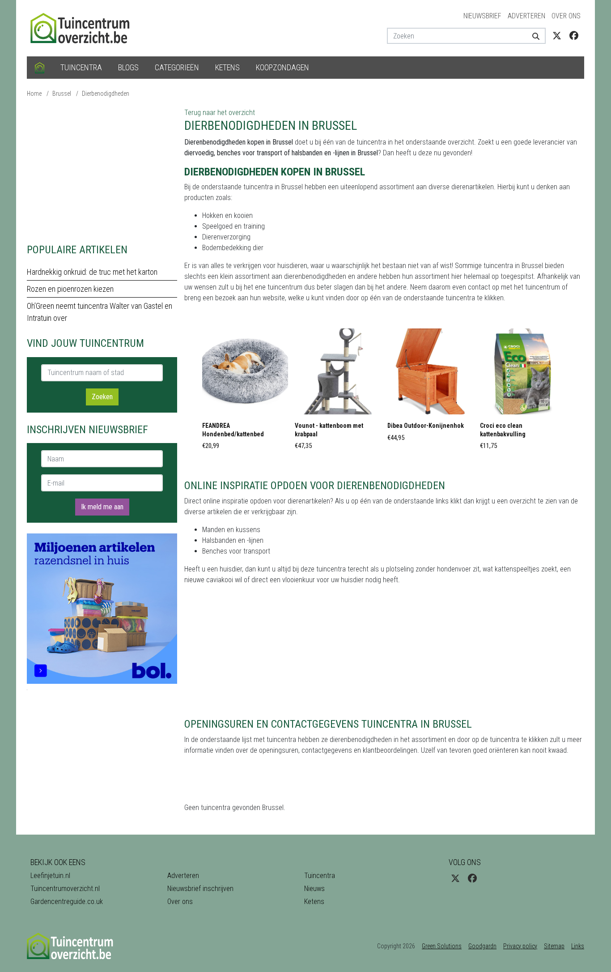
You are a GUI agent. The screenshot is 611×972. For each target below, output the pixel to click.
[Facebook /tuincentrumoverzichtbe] (574, 36)
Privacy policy (520, 946)
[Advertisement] (102, 170)
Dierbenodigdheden (105, 93)
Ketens (227, 67)
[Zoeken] (532, 36)
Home (34, 93)
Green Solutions (442, 946)
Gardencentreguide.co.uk (66, 901)
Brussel (61, 93)
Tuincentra (81, 67)
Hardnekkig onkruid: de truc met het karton (92, 272)
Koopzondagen (282, 67)
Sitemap (554, 946)
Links (577, 946)
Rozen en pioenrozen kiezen (70, 289)
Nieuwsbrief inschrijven (200, 888)
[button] (245, 391)
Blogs (128, 67)
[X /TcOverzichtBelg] (557, 36)
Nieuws (314, 888)
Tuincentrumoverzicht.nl (65, 888)
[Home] (39, 67)
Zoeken (102, 396)
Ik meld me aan (102, 507)
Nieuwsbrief (482, 16)
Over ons (566, 16)
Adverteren (526, 16)
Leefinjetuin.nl (50, 875)
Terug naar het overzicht (219, 112)
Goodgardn (482, 946)
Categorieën (177, 67)
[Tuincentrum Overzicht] (84, 27)
